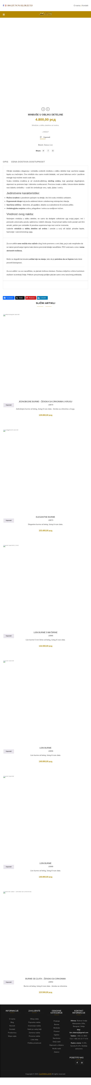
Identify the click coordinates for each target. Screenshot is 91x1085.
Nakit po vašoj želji (34, 1029)
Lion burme (45, 748)
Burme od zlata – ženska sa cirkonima (45, 979)
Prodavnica (12, 1033)
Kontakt (12, 1029)
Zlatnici (56, 1052)
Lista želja (34, 1039)
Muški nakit (56, 1048)
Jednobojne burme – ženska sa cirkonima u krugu (45, 402)
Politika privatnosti (34, 1043)
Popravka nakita (34, 1022)
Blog (12, 1022)
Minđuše (56, 1028)
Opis (5, 162)
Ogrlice (56, 1035)
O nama (12, 1019)
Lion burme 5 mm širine (45, 632)
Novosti (12, 1026)
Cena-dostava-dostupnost (28, 162)
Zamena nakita (34, 1033)
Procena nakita (34, 1036)
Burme (56, 1024)
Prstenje (57, 1021)
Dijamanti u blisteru (56, 1045)
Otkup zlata (34, 1019)
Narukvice (56, 1038)
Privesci (56, 1031)
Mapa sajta (12, 1036)
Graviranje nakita (34, 1026)
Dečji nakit (56, 1042)
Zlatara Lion (48, 145)
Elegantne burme (45, 517)
